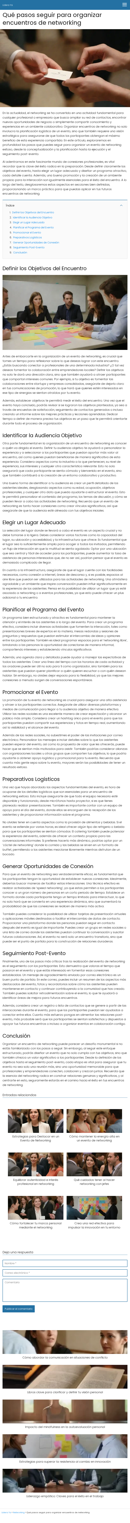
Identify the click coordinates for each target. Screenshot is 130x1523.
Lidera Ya (8, 5)
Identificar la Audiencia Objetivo (32, 217)
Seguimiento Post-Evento (29, 247)
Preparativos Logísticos (27, 237)
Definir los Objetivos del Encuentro (33, 212)
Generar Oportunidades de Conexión (36, 242)
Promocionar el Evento (27, 232)
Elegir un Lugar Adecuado (29, 222)
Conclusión (20, 252)
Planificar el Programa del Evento (33, 227)
